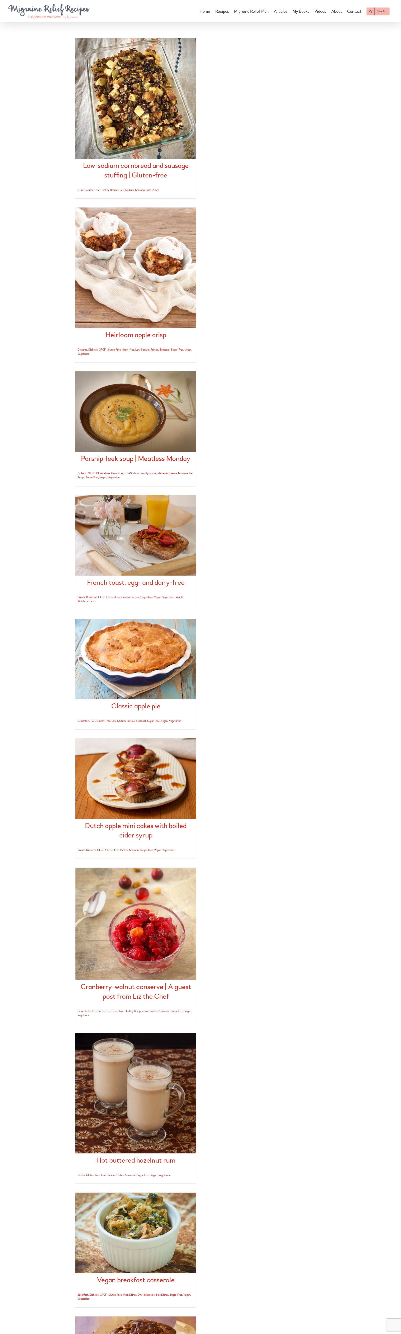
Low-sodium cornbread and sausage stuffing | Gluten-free (136, 170)
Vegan (188, 349)
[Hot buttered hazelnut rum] (135, 1093)
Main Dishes (129, 1294)
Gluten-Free (92, 190)
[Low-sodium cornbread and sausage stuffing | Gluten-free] (135, 98)
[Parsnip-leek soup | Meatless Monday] (135, 411)
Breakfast (91, 597)
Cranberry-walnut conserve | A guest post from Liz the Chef (136, 991)
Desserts (82, 349)
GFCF (80, 190)
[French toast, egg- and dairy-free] (135, 535)
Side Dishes (152, 190)
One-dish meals (146, 1294)
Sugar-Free (177, 349)
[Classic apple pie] (135, 659)
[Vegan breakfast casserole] (135, 1233)
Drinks (81, 1175)
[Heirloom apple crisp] (135, 267)
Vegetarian (83, 354)
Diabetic (93, 349)
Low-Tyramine (148, 473)
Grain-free (128, 349)
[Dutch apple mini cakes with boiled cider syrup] (135, 778)
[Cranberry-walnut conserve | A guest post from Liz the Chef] (135, 924)
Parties (154, 349)
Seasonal (140, 190)
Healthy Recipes (109, 190)
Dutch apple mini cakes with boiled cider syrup (136, 830)
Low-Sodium (127, 190)
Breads (81, 597)
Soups (80, 477)
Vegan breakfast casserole (136, 1280)
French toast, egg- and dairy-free (136, 582)
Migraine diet (185, 473)
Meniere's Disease (167, 473)
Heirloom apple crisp (135, 334)
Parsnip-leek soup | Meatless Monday (135, 458)
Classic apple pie (135, 706)
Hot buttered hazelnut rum (135, 1160)
